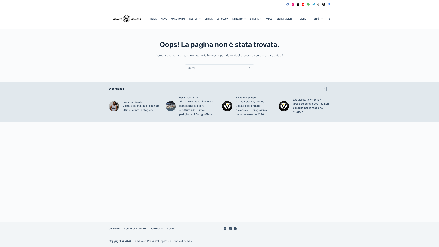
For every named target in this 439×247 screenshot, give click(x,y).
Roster (193, 18)
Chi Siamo (114, 228)
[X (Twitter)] (298, 4)
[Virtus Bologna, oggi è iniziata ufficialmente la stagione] (114, 106)
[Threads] (323, 4)
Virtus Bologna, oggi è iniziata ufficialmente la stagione (141, 108)
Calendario (178, 18)
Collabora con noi (135, 228)
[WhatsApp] (308, 4)
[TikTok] (318, 4)
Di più (317, 18)
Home (153, 18)
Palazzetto (192, 97)
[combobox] (216, 67)
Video (269, 18)
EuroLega (222, 18)
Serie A (209, 18)
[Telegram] (313, 4)
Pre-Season (136, 102)
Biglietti (304, 18)
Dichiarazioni (284, 18)
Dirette (254, 18)
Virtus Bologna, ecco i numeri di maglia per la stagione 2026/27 (310, 108)
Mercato (237, 18)
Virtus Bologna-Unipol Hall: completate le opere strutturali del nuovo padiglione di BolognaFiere (196, 108)
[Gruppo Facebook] (329, 4)
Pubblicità (157, 228)
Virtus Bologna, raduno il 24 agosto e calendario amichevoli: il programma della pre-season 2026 (253, 108)
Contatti (172, 228)
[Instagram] (293, 4)
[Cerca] (329, 19)
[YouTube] (303, 4)
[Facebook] (287, 4)
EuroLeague (298, 99)
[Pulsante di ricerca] (250, 68)
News (164, 18)
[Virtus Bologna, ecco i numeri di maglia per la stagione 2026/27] (284, 106)
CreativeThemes (182, 241)
